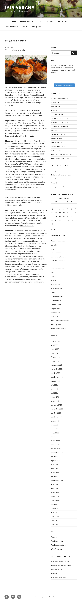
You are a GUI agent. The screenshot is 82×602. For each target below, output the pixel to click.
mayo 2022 (55, 349)
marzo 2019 (55, 473)
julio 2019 (54, 465)
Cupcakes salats (15, 50)
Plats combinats (57, 297)
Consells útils (62, 21)
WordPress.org (56, 549)
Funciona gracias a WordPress (46, 597)
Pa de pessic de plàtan (59, 187)
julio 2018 (54, 485)
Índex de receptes (27, 21)
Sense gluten (36, 27)
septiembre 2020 (57, 417)
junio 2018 (54, 489)
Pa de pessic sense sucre (60, 171)
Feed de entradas (57, 541)
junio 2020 (55, 429)
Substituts (55, 150)
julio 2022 (54, 345)
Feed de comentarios (58, 545)
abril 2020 (54, 437)
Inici (6, 21)
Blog (14, 21)
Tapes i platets (56, 325)
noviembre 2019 (57, 453)
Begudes (54, 106)
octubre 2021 (55, 373)
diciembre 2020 (56, 405)
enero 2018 (55, 497)
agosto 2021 (55, 381)
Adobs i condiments (58, 98)
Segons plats (55, 142)
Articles (50, 21)
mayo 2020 (55, 433)
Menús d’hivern (56, 289)
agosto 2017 (55, 508)
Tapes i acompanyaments (60, 154)
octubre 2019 (56, 457)
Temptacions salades (58, 158)
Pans (53, 130)
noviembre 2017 (56, 500)
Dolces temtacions (58, 118)
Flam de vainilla (56, 179)
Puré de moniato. (27, 136)
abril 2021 (54, 393)
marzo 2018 (55, 493)
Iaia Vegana (20, 7)
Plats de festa (56, 301)
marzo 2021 (55, 397)
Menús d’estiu (56, 285)
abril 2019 (54, 469)
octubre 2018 (56, 477)
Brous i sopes (56, 110)
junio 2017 (54, 512)
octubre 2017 (55, 505)
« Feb (53, 229)
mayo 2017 (55, 516)
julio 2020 (54, 425)
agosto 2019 (55, 461)
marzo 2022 (55, 353)
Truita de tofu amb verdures (61, 175)
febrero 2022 (55, 357)
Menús (24, 27)
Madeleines (55, 183)
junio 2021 (54, 389)
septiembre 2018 (57, 481)
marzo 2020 (55, 441)
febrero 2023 (55, 341)
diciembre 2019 (56, 449)
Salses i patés (56, 138)
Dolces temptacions (58, 257)
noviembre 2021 (56, 369)
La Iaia (40, 21)
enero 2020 (55, 445)
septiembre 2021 (57, 377)
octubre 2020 (56, 413)
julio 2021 (54, 385)
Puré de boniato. (27, 226)
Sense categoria (57, 146)
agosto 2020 (55, 421)
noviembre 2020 (57, 409)
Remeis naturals (11, 27)
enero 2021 (55, 401)
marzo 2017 (55, 524)
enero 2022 (55, 361)
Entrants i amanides (58, 126)
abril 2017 (54, 520)
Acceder (54, 537)
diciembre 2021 (56, 365)
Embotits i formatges (58, 122)
